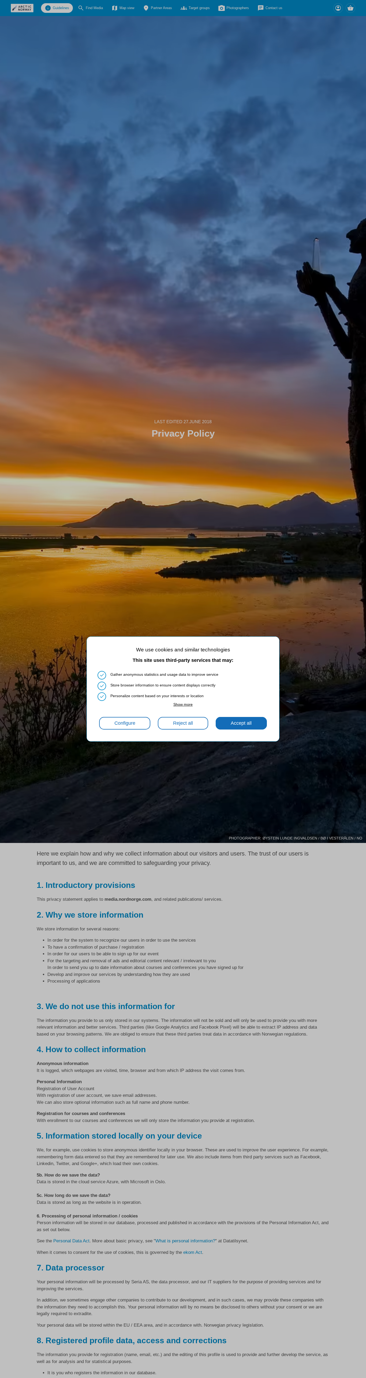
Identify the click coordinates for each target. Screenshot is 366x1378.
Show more (183, 704)
